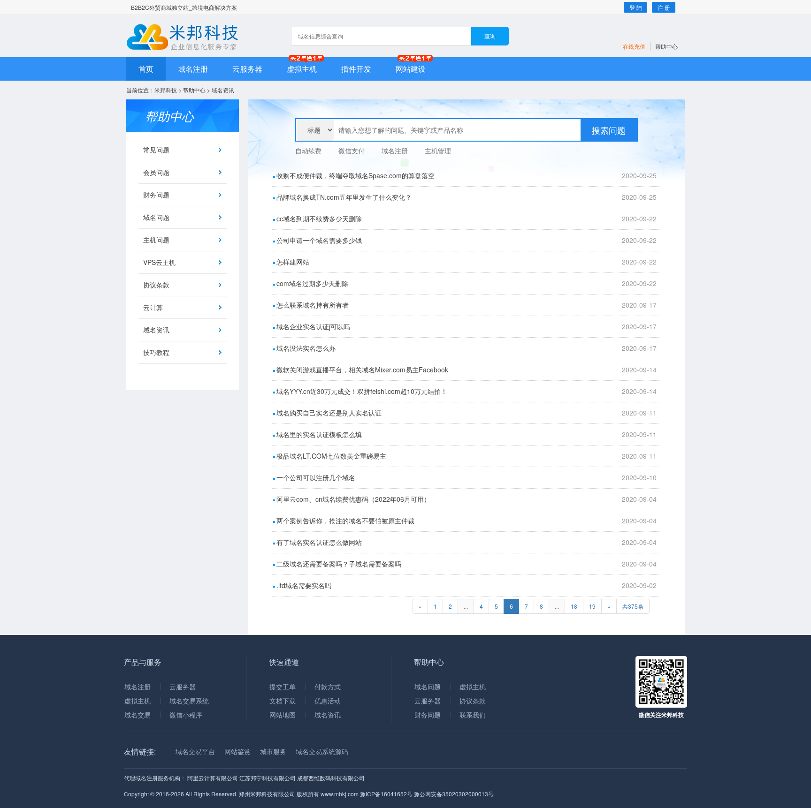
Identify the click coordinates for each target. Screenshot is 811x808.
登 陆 (635, 7)
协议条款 (156, 284)
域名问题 (156, 217)
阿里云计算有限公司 (212, 778)
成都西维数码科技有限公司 (331, 778)
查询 (490, 36)
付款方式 (327, 686)
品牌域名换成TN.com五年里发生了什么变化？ (344, 197)
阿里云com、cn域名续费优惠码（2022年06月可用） (353, 499)
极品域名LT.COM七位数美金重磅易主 (331, 456)
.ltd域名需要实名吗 (303, 585)
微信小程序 (185, 714)
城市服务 (273, 751)
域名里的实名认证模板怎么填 (319, 434)
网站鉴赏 (237, 751)
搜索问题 (609, 130)
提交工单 (282, 686)
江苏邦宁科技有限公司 (267, 778)
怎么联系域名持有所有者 (312, 305)
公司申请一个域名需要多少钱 (319, 240)
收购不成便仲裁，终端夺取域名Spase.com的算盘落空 (355, 175)
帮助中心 (666, 46)
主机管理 (438, 150)
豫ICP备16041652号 (386, 794)
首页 (145, 68)
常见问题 (156, 149)
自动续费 (308, 150)
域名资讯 (156, 329)
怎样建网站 (292, 261)
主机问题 (156, 239)
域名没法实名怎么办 (306, 348)
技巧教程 (156, 352)
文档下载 (282, 700)
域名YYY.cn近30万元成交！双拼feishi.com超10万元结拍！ (361, 391)
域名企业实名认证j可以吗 (313, 326)
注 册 (664, 7)
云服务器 (247, 68)
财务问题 (156, 194)
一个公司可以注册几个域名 (315, 477)
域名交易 (137, 714)
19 (592, 606)
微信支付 (351, 150)
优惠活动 (327, 700)
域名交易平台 (195, 751)
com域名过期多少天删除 (312, 283)
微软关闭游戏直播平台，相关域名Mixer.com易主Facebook (362, 369)
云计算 (153, 307)
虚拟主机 (302, 68)
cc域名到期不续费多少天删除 (319, 218)
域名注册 (193, 68)
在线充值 (634, 46)
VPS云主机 (159, 262)
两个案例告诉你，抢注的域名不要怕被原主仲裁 (345, 520)
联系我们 (472, 714)
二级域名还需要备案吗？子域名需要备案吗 (338, 563)
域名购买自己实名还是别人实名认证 (329, 412)
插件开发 (356, 68)
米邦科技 (165, 90)
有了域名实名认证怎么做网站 (319, 542)
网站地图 (282, 714)
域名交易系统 (189, 700)
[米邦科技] (184, 37)
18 (574, 606)
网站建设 (411, 68)
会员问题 (156, 172)
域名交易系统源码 (322, 751)
